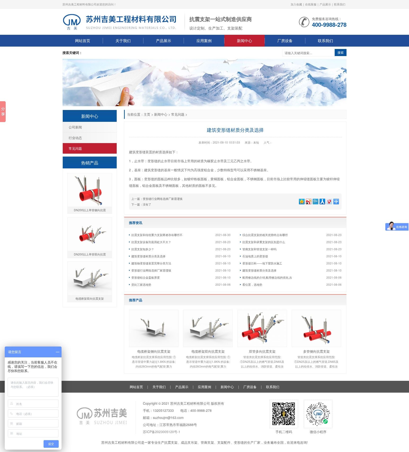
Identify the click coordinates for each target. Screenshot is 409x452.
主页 (147, 114)
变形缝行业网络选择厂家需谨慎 (162, 199)
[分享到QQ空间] (301, 200)
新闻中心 (244, 40)
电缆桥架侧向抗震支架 (153, 351)
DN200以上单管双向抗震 (90, 254)
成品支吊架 (189, 442)
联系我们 (339, 4)
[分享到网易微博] (328, 200)
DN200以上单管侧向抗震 (90, 210)
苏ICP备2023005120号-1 (161, 431)
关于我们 (123, 40)
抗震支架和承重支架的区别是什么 (263, 242)
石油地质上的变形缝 (255, 256)
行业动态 (75, 137)
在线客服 (310, 4)
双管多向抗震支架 (262, 351)
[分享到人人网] (322, 200)
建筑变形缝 (152, 169)
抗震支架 (171, 442)
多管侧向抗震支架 (316, 351)
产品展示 (325, 4)
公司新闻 (75, 127)
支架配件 (224, 442)
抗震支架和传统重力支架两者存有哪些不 (156, 235)
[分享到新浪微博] (308, 200)
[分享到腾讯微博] (315, 200)
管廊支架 (207, 442)
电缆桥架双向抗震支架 (208, 351)
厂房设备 (285, 40)
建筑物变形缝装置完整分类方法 (151, 263)
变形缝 (239, 442)
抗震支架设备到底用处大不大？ (151, 242)
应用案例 (204, 40)
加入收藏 (296, 4)
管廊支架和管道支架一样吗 (259, 249)
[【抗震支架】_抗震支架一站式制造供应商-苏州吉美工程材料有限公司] (121, 21)
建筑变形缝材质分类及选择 (148, 256)
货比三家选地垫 (141, 284)
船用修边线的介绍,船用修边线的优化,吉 (267, 277)
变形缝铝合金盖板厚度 (145, 277)
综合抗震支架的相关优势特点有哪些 (265, 235)
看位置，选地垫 (252, 284)
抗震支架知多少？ (142, 249)
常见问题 (177, 114)
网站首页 (82, 40)
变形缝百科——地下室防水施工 (262, 263)
